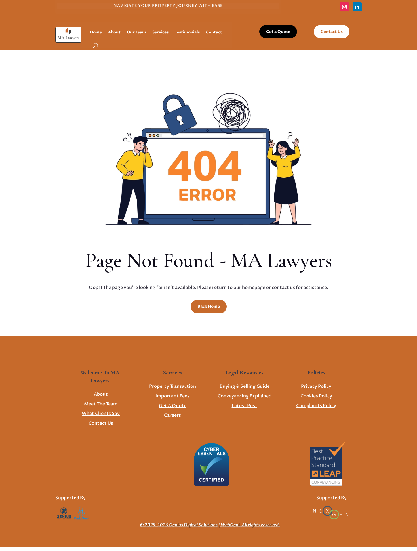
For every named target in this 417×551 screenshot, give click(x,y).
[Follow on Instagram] (344, 6)
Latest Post (244, 406)
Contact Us (332, 31)
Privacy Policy (316, 386)
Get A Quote (172, 406)
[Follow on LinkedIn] (357, 6)
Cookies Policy (316, 396)
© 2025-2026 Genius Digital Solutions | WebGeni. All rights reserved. (210, 525)
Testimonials (187, 32)
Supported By (70, 498)
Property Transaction (172, 386)
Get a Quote (278, 31)
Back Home (208, 306)
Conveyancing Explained (244, 396)
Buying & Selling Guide (244, 386)
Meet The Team (100, 404)
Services (160, 32)
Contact (214, 32)
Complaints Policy (316, 406)
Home (96, 32)
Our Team (136, 32)
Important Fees (172, 396)
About (114, 32)
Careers (172, 415)
